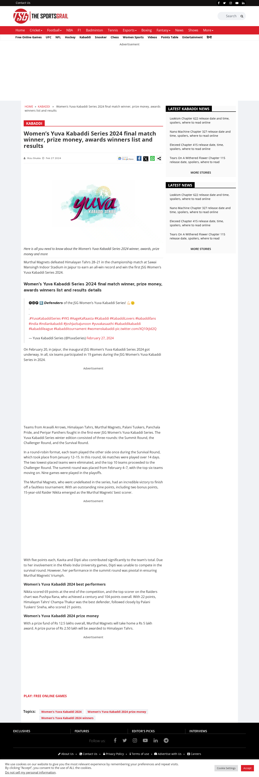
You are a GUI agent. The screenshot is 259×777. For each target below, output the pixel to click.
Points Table (169, 37)
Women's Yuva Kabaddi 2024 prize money (117, 712)
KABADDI (44, 106)
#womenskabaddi (101, 329)
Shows (193, 30)
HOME (29, 106)
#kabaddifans (145, 318)
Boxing (146, 30)
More (207, 30)
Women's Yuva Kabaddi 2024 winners (67, 718)
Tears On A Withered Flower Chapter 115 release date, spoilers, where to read (197, 160)
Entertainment (192, 37)
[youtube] (237, 3)
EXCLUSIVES (21, 731)
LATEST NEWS (180, 185)
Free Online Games (28, 37)
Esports (129, 30)
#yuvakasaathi (103, 323)
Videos (152, 37)
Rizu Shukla (34, 158)
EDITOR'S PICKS (143, 731)
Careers (195, 754)
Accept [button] (247, 768)
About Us (67, 754)
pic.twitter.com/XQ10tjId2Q (135, 329)
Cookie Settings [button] (226, 768)
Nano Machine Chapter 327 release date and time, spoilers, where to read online (200, 134)
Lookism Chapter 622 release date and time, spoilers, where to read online (199, 120)
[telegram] (166, 740)
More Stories (201, 172)
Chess (115, 37)
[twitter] (224, 3)
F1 (79, 30)
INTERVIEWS (198, 731)
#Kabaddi (101, 318)
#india (33, 323)
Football (53, 30)
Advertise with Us (169, 754)
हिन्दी (209, 37)
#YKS (65, 318)
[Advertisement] (121, 74)
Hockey (70, 37)
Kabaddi (85, 37)
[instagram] (230, 3)
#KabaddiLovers (122, 318)
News (179, 30)
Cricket (35, 30)
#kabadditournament (70, 329)
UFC (48, 37)
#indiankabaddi (51, 323)
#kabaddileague (41, 329)
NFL (58, 37)
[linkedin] (243, 3)
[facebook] (219, 3)
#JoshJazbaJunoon (77, 323)
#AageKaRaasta (82, 318)
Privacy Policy (114, 754)
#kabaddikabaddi (128, 323)
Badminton (94, 30)
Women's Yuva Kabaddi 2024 (61, 712)
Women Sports (133, 37)
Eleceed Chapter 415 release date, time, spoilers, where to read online (197, 147)
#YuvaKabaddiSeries (45, 318)
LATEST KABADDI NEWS (188, 108)
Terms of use (140, 754)
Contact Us (23, 3)
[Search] (242, 16)
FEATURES (82, 731)
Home (20, 30)
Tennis (113, 30)
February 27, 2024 (100, 338)
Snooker (101, 37)
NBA (69, 30)
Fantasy (162, 30)
